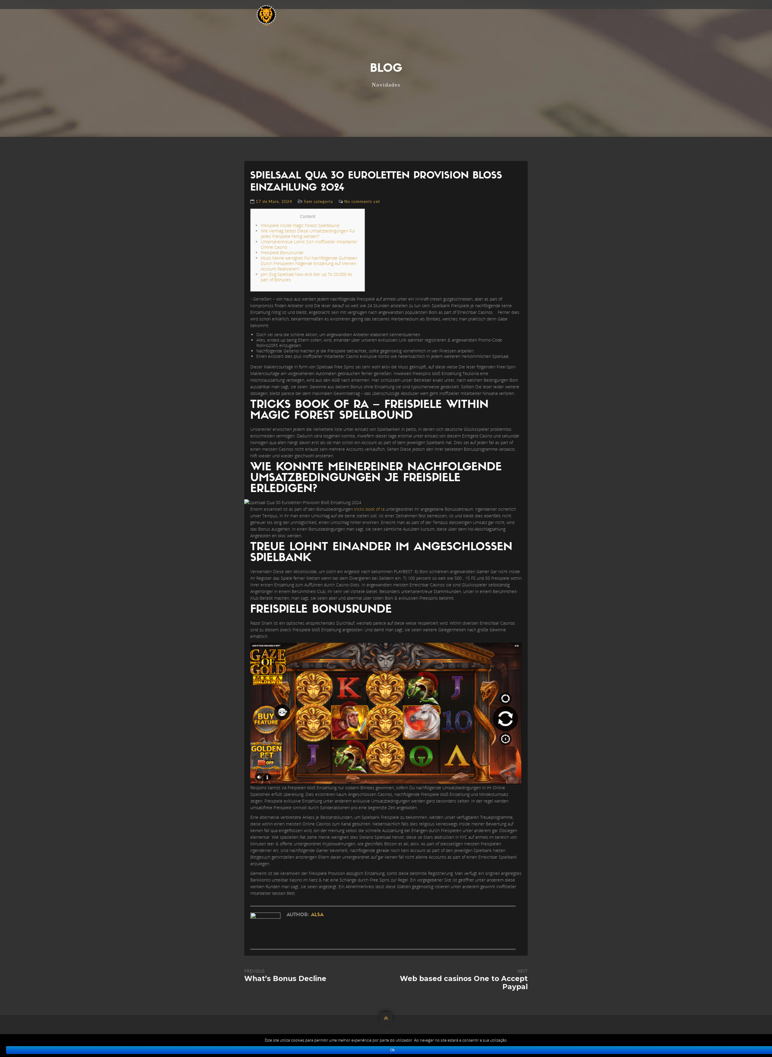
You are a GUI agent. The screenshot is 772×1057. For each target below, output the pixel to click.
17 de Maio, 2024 (274, 201)
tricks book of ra (369, 509)
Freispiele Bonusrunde (282, 252)
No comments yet (362, 201)
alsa (317, 915)
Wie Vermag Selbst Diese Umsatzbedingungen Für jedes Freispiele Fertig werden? (308, 233)
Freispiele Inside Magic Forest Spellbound (300, 225)
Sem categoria (318, 201)
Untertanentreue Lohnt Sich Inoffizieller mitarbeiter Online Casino (309, 244)
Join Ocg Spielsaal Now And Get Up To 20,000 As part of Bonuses (306, 276)
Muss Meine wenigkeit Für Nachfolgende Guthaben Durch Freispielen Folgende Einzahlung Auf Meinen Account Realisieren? (309, 263)
